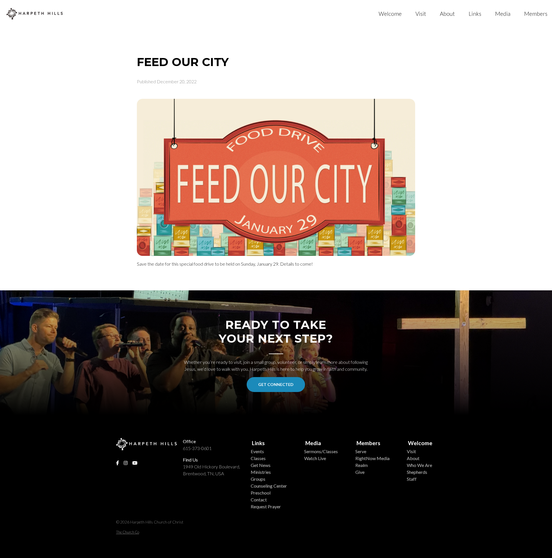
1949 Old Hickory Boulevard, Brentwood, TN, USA (211, 470)
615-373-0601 (197, 448)
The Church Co (127, 532)
